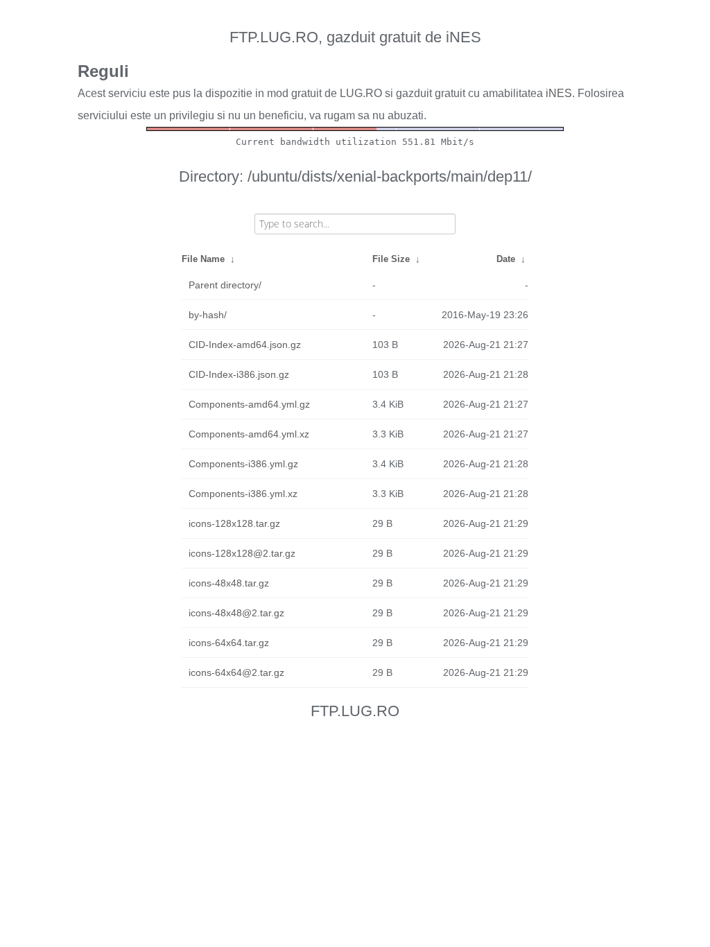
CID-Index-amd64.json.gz (245, 344)
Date (505, 259)
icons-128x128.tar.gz (234, 523)
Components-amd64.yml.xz (249, 434)
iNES (559, 93)
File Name (203, 259)
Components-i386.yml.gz (243, 463)
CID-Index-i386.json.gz (239, 374)
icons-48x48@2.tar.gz (236, 612)
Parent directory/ (225, 284)
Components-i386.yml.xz (243, 493)
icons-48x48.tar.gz (229, 583)
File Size (391, 259)
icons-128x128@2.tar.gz (242, 553)
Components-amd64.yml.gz (249, 404)
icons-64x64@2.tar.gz (236, 672)
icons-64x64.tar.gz (229, 642)
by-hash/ (208, 314)
